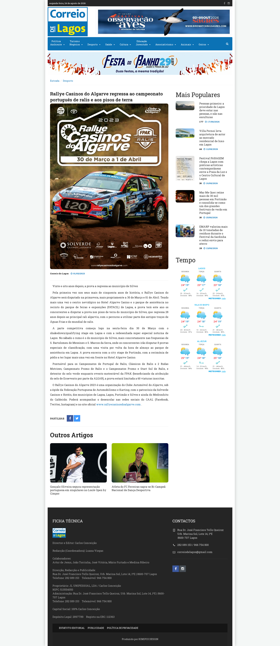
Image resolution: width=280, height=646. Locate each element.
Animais (186, 44)
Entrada (54, 80)
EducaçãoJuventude (142, 43)
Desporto (93, 44)
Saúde (108, 44)
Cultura (124, 44)
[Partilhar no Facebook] (70, 418)
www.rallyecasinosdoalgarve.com (118, 404)
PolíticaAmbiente (56, 43)
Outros (202, 44)
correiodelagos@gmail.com (194, 552)
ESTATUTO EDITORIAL (72, 627)
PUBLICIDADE (96, 627)
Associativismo (164, 44)
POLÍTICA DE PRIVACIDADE (122, 627)
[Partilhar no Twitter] (77, 418)
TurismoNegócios (75, 43)
